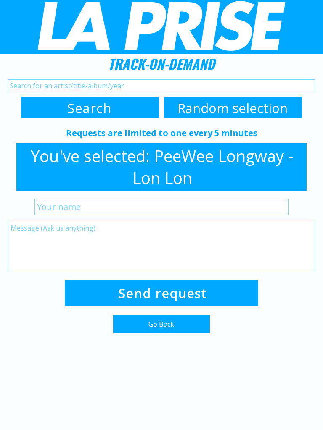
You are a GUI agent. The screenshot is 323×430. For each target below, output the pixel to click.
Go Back (161, 324)
